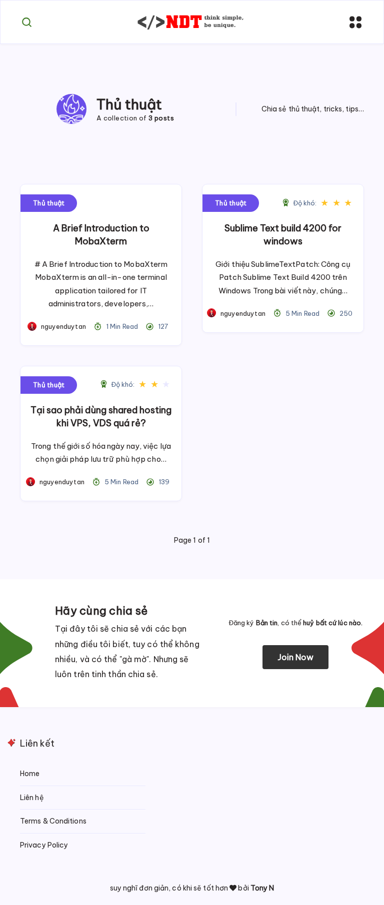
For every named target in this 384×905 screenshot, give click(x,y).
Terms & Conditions (53, 821)
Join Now (296, 657)
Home (30, 773)
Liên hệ (32, 797)
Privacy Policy (44, 845)
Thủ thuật (48, 203)
